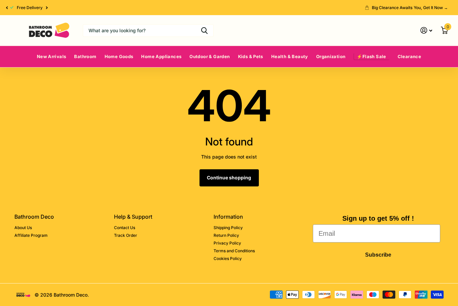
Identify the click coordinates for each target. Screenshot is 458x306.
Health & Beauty (289, 56)
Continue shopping (229, 177)
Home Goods (119, 56)
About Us (23, 227)
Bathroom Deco (34, 216)
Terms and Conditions (234, 250)
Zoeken (204, 30)
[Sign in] (426, 30)
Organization (331, 56)
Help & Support (133, 216)
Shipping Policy (228, 227)
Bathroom (85, 56)
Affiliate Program (31, 235)
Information (228, 216)
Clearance (409, 56)
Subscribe (378, 255)
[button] (6, 7)
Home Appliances (161, 56)
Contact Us (124, 227)
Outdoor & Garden (209, 56)
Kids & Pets (250, 56)
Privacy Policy (227, 243)
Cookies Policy (228, 258)
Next (47, 7)
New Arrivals (51, 56)
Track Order (125, 235)
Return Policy (226, 235)
